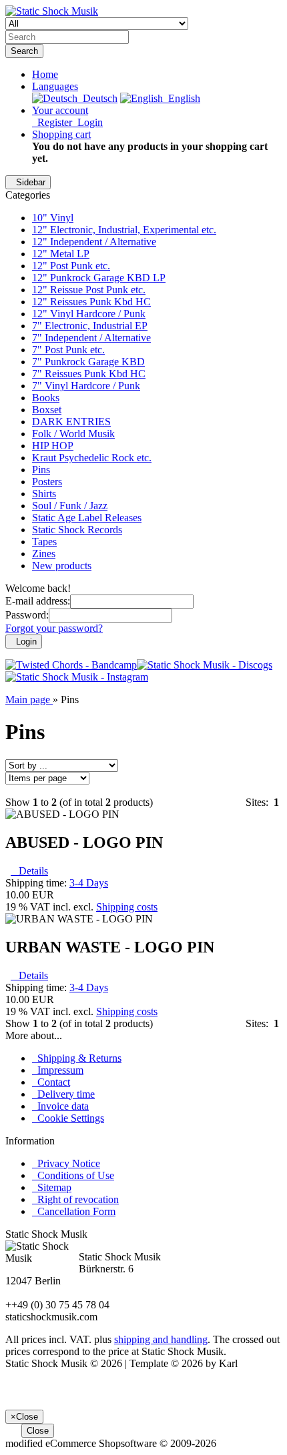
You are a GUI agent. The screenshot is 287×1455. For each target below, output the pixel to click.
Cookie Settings (68, 1118)
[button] (55, 86)
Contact (51, 1082)
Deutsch (97, 98)
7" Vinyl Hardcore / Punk (86, 385)
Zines (43, 553)
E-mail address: (37, 601)
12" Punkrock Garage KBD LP (99, 277)
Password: (27, 615)
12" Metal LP (60, 253)
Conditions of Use (73, 1175)
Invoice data (60, 1106)
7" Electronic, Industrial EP (90, 325)
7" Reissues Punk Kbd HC (89, 373)
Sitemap (51, 1187)
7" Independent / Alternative (91, 337)
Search (24, 51)
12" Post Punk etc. (71, 265)
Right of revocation (75, 1199)
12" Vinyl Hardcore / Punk (89, 313)
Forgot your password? (54, 628)
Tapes (44, 541)
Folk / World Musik (73, 433)
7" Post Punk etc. (68, 349)
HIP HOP (52, 445)
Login (87, 122)
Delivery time (63, 1094)
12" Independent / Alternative (94, 241)
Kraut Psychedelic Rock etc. (92, 457)
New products (61, 565)
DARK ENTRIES (71, 421)
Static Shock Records (77, 529)
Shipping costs (127, 906)
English (181, 98)
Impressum (57, 1070)
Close (38, 1431)
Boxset (46, 409)
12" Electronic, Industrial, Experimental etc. (124, 229)
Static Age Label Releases (86, 517)
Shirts (44, 493)
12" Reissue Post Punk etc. (89, 289)
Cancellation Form (73, 1211)
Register (52, 122)
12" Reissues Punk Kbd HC (91, 301)
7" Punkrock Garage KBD (88, 361)
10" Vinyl (52, 217)
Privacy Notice (66, 1163)
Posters (47, 481)
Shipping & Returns (76, 1058)
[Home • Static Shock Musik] (51, 11)
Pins (41, 469)
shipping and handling (161, 1339)
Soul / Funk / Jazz (69, 505)
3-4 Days (88, 882)
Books (45, 397)
